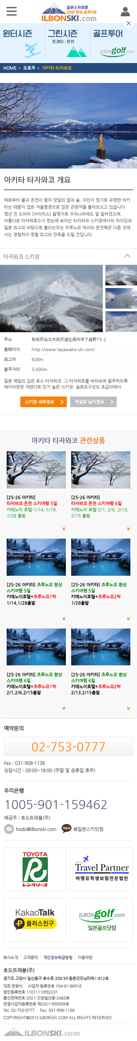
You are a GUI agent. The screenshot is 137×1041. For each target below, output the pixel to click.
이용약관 (85, 957)
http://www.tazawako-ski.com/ (63, 349)
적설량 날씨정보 (89, 401)
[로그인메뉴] (125, 11)
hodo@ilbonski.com (36, 829)
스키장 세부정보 (39, 401)
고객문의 (30, 957)
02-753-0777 (68, 746)
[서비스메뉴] (11, 11)
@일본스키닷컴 (88, 829)
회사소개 (10, 957)
